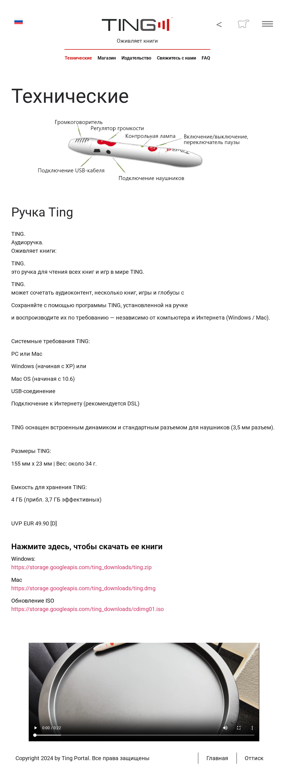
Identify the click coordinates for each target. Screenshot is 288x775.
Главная (217, 758)
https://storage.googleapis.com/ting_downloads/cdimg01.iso (87, 609)
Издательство (136, 58)
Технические (78, 58)
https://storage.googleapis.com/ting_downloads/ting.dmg (83, 588)
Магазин (107, 58)
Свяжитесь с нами (176, 58)
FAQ (206, 58)
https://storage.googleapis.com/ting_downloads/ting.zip (81, 567)
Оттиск (254, 758)
